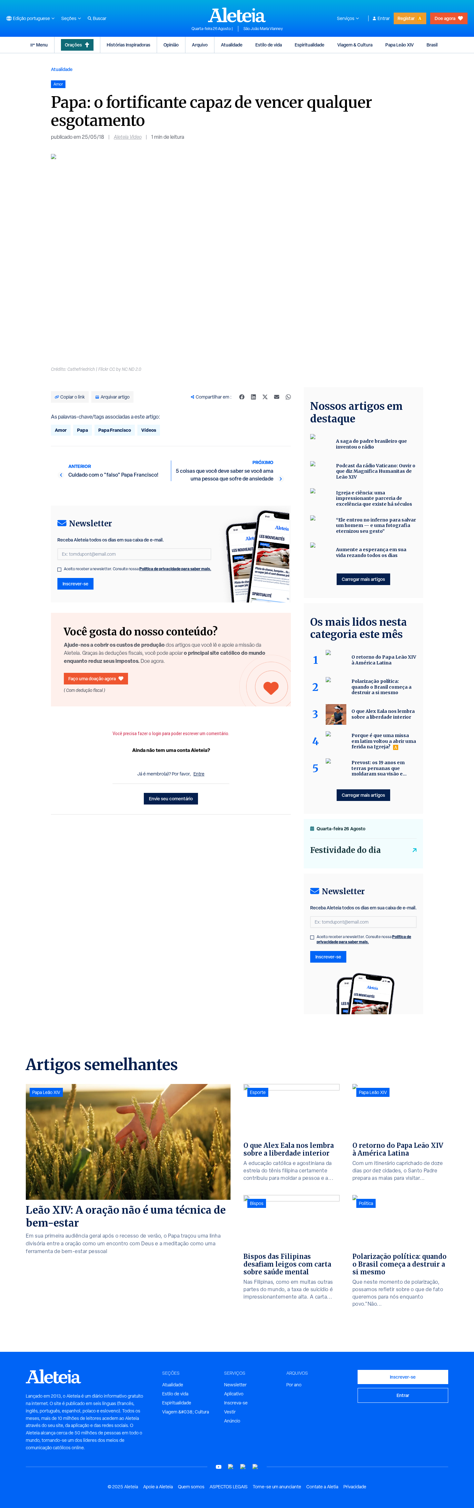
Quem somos (191, 1487)
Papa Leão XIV (399, 45)
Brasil (432, 45)
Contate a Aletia (322, 1487)
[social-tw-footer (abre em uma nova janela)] (243, 1466)
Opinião (171, 45)
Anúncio (232, 1421)
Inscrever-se (75, 584)
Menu (42, 45)
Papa (82, 430)
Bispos (256, 1203)
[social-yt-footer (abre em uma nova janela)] (219, 1466)
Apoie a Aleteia (158, 1487)
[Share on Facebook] (241, 397)
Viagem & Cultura (354, 45)
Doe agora (445, 18)
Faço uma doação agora (92, 678)
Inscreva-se (236, 1403)
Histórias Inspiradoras (128, 45)
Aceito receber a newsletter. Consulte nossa (137, 569)
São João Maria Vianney (263, 28)
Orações (73, 45)
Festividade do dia (345, 850)
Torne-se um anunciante (277, 1487)
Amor (61, 430)
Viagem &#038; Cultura (185, 1412)
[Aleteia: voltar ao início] (237, 15)
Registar (406, 18)
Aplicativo (233, 1394)
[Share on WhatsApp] (288, 397)
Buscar (99, 18)
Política (366, 1203)
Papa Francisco (114, 430)
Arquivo (200, 45)
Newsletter (235, 1385)
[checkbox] (59, 570)
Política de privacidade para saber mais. (175, 569)
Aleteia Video (128, 137)
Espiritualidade (309, 45)
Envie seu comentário (171, 798)
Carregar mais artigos (363, 579)
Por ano (293, 1385)
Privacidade (354, 1487)
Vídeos (148, 430)
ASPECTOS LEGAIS (229, 1487)
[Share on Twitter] (265, 397)
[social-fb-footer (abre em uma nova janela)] (231, 1466)
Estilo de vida (268, 45)
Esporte (258, 1092)
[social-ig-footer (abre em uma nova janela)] (255, 1466)
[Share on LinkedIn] (253, 397)
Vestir (230, 1412)
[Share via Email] (276, 397)
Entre (198, 774)
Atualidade (231, 45)
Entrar (384, 18)
